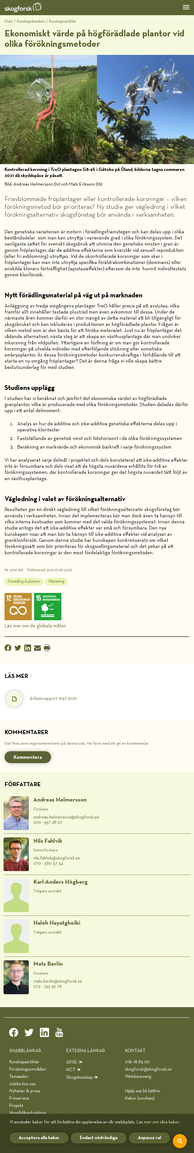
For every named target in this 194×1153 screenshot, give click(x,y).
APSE (71, 1062)
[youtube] (59, 1033)
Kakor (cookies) (139, 1098)
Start (9, 21)
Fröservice (19, 1098)
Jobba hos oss (22, 1084)
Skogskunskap (79, 1077)
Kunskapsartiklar (62, 21)
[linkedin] (44, 1033)
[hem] (23, 7)
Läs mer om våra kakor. (158, 1122)
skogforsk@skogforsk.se (148, 1069)
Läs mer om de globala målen (35, 625)
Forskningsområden (27, 1069)
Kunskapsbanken (31, 21)
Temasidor (19, 1076)
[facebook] (13, 1033)
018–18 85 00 (137, 1062)
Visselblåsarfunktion (27, 1113)
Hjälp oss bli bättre (142, 1091)
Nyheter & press (24, 1091)
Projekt (16, 1105)
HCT (71, 1070)
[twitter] (29, 1033)
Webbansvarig (138, 1076)
